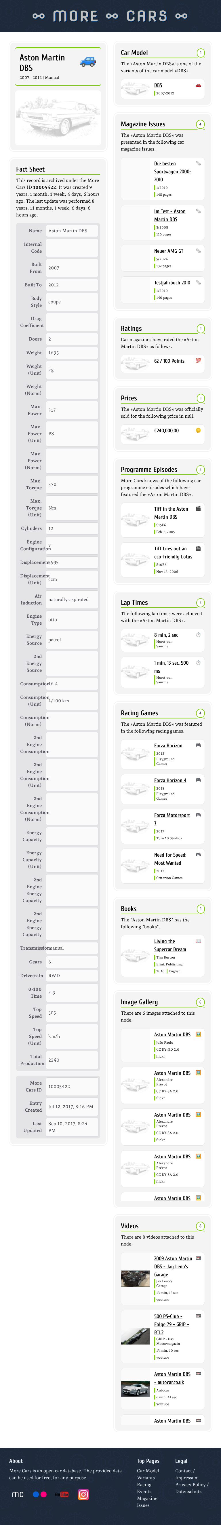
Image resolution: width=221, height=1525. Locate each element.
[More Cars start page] (17, 1494)
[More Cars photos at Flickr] (39, 1494)
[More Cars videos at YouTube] (61, 1494)
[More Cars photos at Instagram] (83, 1494)
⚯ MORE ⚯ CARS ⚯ (110, 16)
